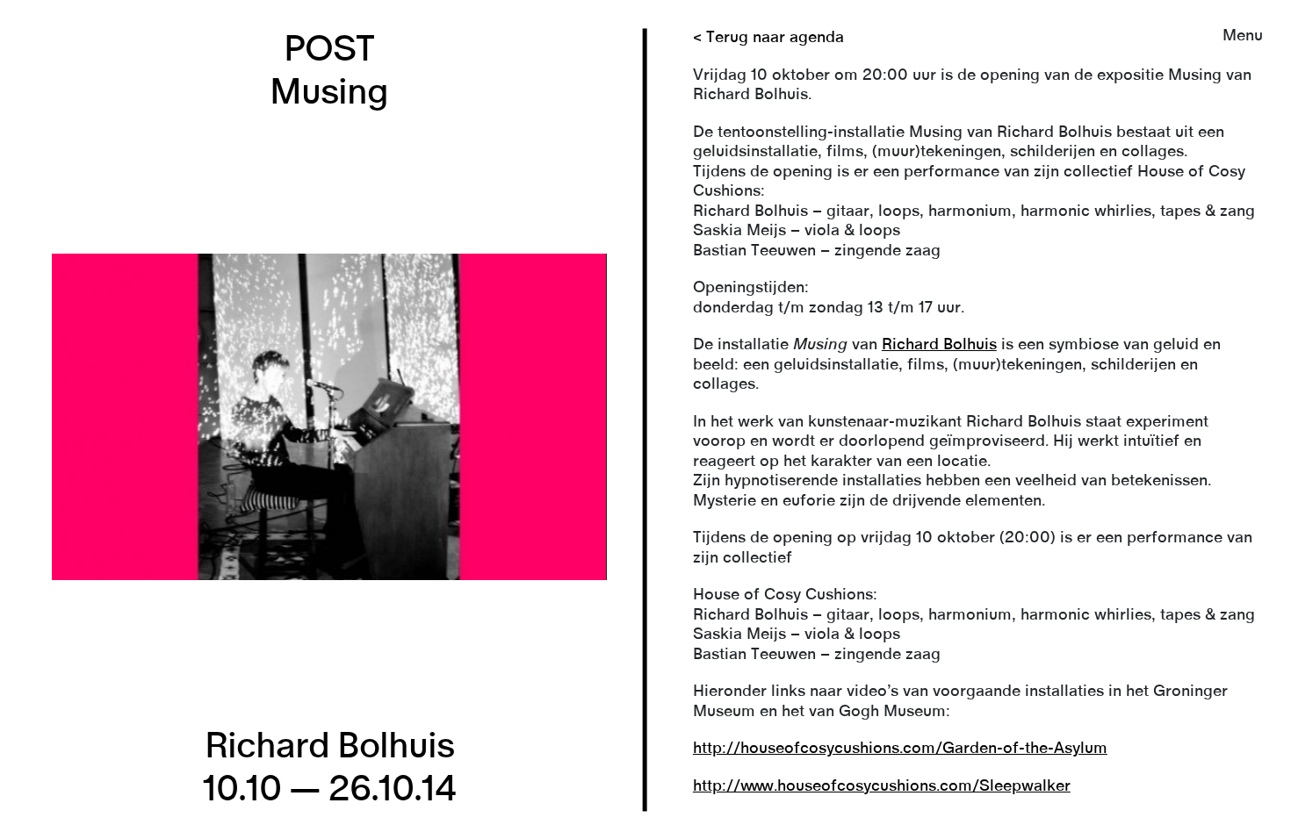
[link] (646, 419)
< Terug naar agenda (768, 38)
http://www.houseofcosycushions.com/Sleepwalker (882, 786)
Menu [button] (1242, 36)
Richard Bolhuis (939, 345)
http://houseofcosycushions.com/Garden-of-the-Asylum (900, 749)
